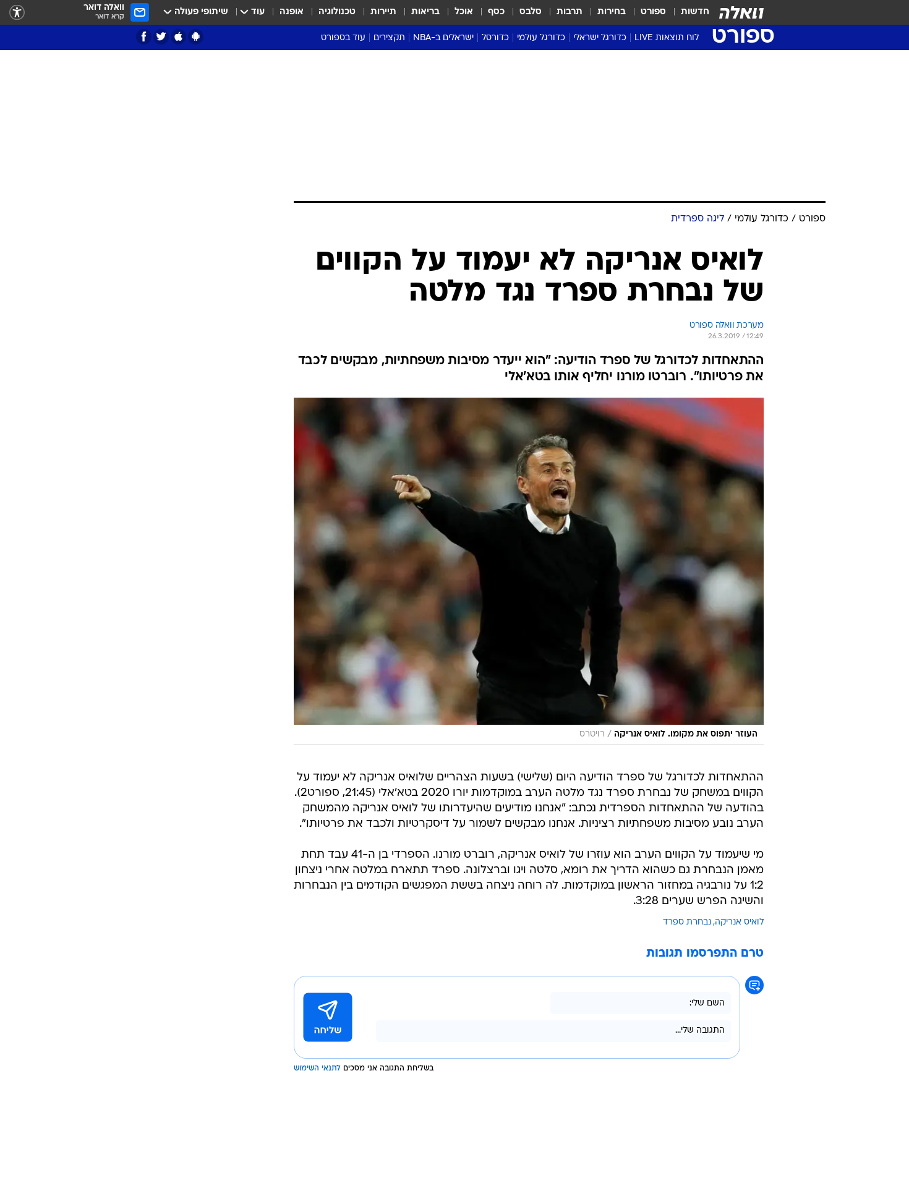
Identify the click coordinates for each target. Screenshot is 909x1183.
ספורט (653, 12)
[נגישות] (17, 12)
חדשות (695, 12)
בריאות (425, 12)
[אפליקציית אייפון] (178, 37)
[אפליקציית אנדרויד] (195, 37)
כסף (496, 12)
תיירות (383, 12)
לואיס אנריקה (739, 922)
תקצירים (389, 38)
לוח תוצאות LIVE (666, 38)
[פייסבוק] (144, 37)
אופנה (292, 12)
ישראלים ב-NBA (443, 38)
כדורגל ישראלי (599, 38)
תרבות (570, 12)
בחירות (611, 12)
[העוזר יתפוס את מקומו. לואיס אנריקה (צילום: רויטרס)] (529, 572)
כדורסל (495, 38)
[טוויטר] (161, 37)
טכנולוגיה (337, 12)
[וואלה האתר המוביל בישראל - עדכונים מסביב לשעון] (741, 12)
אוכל (463, 12)
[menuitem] (687, 12)
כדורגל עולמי (541, 38)
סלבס (530, 12)
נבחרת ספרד (687, 922)
